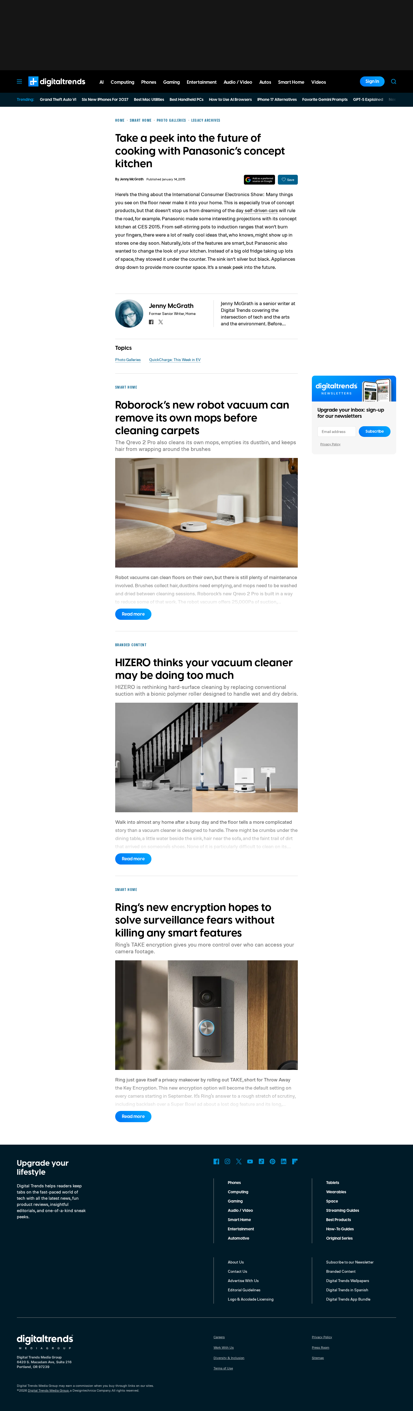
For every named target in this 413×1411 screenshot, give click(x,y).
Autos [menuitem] (265, 82)
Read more (133, 614)
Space (332, 1201)
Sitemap (318, 1358)
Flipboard (295, 1161)
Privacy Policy (330, 444)
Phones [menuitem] (148, 82)
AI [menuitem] (101, 82)
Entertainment (241, 1229)
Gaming (235, 1201)
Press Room (320, 1347)
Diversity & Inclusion (229, 1358)
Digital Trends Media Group (48, 1390)
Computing (238, 1192)
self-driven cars (261, 210)
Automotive (238, 1238)
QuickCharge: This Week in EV (175, 359)
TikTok (261, 1161)
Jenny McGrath (132, 179)
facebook (151, 322)
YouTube (250, 1161)
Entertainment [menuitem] (202, 82)
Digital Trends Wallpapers (347, 1280)
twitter (160, 322)
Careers (219, 1337)
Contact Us (237, 1271)
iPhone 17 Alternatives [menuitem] (277, 100)
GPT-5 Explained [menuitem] (368, 100)
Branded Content (341, 1271)
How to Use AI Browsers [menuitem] (230, 100)
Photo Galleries (128, 359)
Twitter (239, 1161)
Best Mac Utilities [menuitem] (149, 100)
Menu (19, 81)
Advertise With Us (243, 1280)
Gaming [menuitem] (171, 82)
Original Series (339, 1238)
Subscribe (375, 431)
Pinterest (272, 1161)
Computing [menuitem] (122, 82)
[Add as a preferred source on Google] (259, 180)
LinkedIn (284, 1161)
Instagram (227, 1161)
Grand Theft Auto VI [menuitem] (58, 100)
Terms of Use (223, 1368)
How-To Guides (340, 1229)
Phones (234, 1183)
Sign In (372, 81)
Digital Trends (46, 89)
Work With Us (224, 1347)
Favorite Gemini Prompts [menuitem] (325, 100)
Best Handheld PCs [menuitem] (186, 100)
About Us (236, 1262)
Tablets (332, 1183)
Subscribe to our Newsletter (350, 1262)
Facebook (216, 1161)
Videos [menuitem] (318, 82)
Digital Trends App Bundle (348, 1299)
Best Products (338, 1220)
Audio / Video (240, 1210)
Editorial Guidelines (244, 1289)
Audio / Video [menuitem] (238, 82)
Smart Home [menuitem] (291, 82)
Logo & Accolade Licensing (251, 1299)
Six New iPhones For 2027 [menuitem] (105, 100)
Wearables (336, 1192)
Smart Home (239, 1220)
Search (393, 81)
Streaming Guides (342, 1210)
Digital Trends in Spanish (347, 1289)
